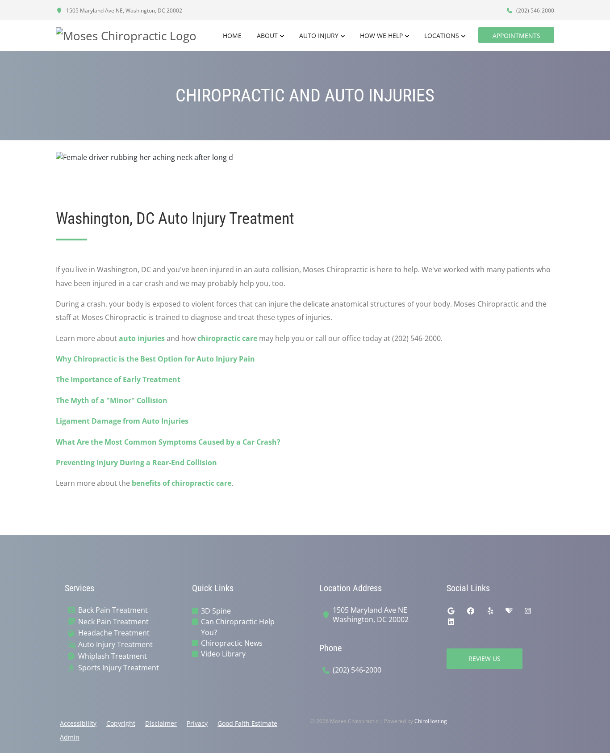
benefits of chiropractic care (181, 483)
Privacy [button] (197, 723)
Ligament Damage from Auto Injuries (122, 421)
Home (232, 35)
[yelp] (490, 611)
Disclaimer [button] (161, 723)
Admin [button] (69, 737)
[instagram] (527, 611)
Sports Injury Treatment (118, 668)
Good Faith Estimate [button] (247, 723)
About (267, 35)
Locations (441, 35)
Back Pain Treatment (113, 610)
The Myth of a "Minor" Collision (111, 400)
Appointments (516, 35)
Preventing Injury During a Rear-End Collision (136, 462)
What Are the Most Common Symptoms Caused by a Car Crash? (168, 442)
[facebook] (470, 611)
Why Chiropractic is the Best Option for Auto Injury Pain (155, 359)
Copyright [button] (120, 723)
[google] (451, 611)
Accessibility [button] (78, 723)
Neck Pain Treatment (113, 622)
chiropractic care (227, 338)
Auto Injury (318, 35)
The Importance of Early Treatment (118, 379)
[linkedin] (451, 621)
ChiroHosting (430, 721)
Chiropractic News (232, 643)
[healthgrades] (509, 611)
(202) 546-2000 (534, 10)
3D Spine (216, 611)
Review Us (484, 658)
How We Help (381, 35)
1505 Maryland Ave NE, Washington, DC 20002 (123, 10)
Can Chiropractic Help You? (238, 627)
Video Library (223, 654)
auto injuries (142, 338)
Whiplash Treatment (112, 656)
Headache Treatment (114, 633)
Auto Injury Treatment (115, 644)
